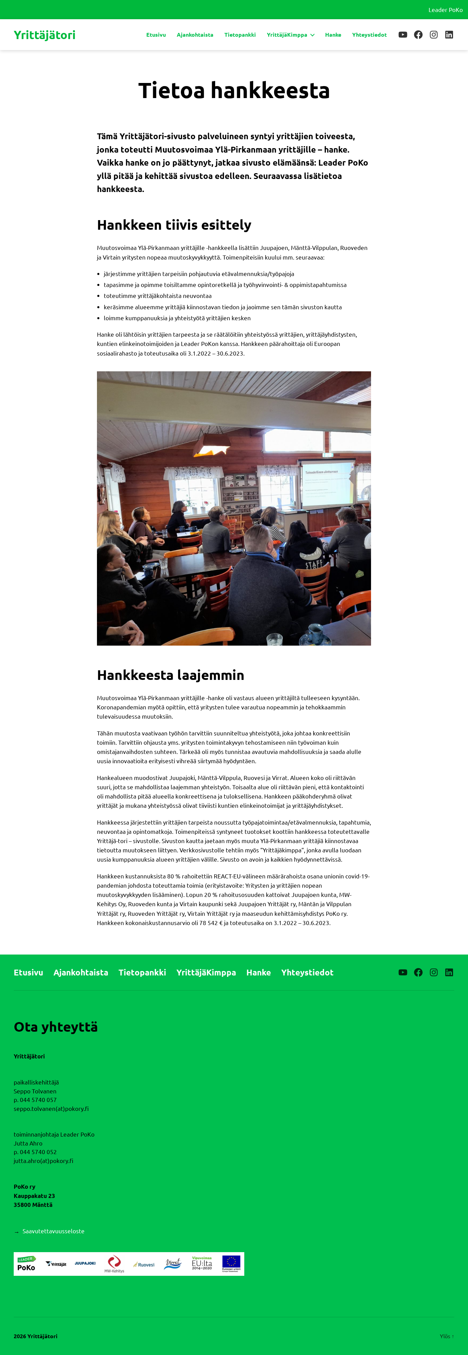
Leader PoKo (446, 9)
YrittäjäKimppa (287, 34)
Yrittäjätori (45, 34)
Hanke (333, 34)
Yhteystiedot (369, 34)
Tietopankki (240, 34)
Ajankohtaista (195, 34)
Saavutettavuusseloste (54, 1230)
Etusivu (156, 34)
